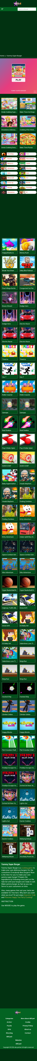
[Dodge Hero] (27, 303)
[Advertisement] (18, 31)
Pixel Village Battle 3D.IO (11, 288)
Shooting (10, 154)
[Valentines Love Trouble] (27, 640)
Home (2, 56)
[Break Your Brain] (9, 268)
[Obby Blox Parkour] (27, 268)
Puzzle (9, 158)
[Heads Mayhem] (27, 481)
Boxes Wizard (7, 306)
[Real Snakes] (9, 427)
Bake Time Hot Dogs (27, 112)
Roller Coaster (7, 395)
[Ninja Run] (27, 658)
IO (26, 192)
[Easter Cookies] (27, 818)
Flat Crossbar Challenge (10, 750)
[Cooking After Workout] (28, 127)
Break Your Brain (8, 270)
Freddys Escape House (10, 768)
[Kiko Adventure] (9, 569)
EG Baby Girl (24, 626)
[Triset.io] (9, 356)
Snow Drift (23, 608)
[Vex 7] (9, 374)
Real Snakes (6, 430)
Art (27, 178)
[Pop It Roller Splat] (9, 445)
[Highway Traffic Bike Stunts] (9, 605)
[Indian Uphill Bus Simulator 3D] (27, 534)
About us (27, 1029)
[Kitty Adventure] (27, 516)
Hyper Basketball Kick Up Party (13, 590)
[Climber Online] (9, 711)
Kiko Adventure (7, 572)
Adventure (10, 168)
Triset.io (5, 359)
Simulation (11, 192)
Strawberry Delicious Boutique (9, 130)
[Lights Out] (27, 800)
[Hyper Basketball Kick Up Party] (9, 587)
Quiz (27, 173)
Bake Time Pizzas (26, 147)
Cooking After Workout (28, 130)
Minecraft (10, 178)
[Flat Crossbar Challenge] (9, 747)
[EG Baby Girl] (27, 623)
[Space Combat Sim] (9, 552)
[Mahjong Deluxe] (27, 836)
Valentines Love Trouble (11, 661)
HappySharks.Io (8, 253)
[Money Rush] (27, 250)
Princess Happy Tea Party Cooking (18, 897)
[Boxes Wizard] (9, 303)
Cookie (27, 1022)
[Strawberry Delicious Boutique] (9, 127)
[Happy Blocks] (9, 729)
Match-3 (10, 163)
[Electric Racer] (27, 321)
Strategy (29, 187)
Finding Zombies (26, 501)
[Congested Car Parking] (27, 285)
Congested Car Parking (28, 288)
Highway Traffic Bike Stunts (12, 608)
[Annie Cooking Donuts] (9, 144)
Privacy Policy (28, 1026)
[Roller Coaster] (9, 392)
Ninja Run (23, 661)
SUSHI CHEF (6, 466)
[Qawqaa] (9, 410)
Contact (28, 1033)
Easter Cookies (25, 821)
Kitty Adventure (25, 519)
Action (9, 1022)
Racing (9, 187)
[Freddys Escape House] (9, 765)
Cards (28, 163)
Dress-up (10, 182)
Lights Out (23, 803)
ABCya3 (9, 1037)
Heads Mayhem (25, 484)
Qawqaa (5, 413)
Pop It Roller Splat (8, 448)
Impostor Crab (29, 895)
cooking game (27, 868)
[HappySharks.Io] (9, 250)
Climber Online (7, 714)
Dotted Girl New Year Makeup (12, 803)
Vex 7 (4, 377)
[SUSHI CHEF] (9, 463)
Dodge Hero (24, 306)
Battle (28, 182)
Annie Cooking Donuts (9, 147)
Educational (30, 158)
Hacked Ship (6, 697)
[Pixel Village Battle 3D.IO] (9, 285)
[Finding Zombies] (27, 498)
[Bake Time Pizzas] (28, 144)
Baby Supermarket (9, 484)
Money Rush (24, 253)
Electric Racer (25, 324)
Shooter (28, 168)
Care (27, 154)
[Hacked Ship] (9, 694)
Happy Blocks (7, 732)
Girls (8, 173)
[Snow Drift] (27, 605)
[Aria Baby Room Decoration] (27, 854)
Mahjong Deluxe (25, 839)
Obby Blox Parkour (26, 270)
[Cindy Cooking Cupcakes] (9, 109)
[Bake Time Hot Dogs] (28, 109)
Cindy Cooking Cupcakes (9, 112)
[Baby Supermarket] (9, 481)
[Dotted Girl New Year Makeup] (27, 783)
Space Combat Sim (9, 555)
